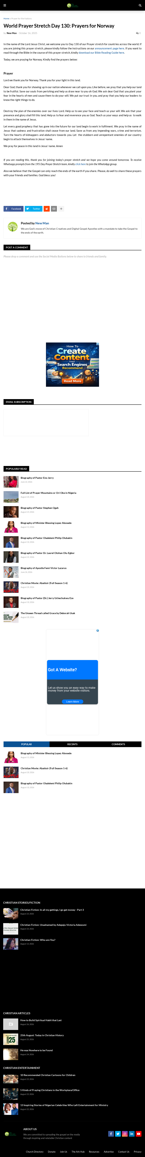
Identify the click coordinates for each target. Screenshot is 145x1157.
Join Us (63, 1151)
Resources (94, 1151)
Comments (118, 744)
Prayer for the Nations (21, 18)
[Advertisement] (68, 451)
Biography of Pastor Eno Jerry (37, 477)
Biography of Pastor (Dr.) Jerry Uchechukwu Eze (47, 598)
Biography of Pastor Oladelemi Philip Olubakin (46, 537)
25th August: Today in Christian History (42, 1035)
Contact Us (123, 1151)
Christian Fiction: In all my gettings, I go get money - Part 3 (52, 909)
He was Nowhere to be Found (36, 1050)
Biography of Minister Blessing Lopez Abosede (46, 522)
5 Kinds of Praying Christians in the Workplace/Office (49, 1090)
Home (6, 18)
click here (80, 164)
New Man (42, 223)
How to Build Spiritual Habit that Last (41, 1020)
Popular (26, 744)
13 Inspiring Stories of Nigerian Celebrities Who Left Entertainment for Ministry (64, 1105)
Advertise (109, 1151)
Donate (52, 1151)
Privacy (137, 1151)
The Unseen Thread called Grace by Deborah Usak (48, 613)
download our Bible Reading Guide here (101, 52)
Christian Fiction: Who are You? (37, 939)
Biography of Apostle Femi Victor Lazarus (43, 567)
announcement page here (109, 48)
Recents (72, 744)
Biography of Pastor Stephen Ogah (40, 507)
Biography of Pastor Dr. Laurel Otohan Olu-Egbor (48, 552)
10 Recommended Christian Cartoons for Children (47, 1075)
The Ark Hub (78, 1151)
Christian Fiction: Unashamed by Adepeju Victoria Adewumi (53, 924)
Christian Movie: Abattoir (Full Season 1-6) (44, 583)
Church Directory (35, 1151)
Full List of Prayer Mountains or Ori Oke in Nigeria (48, 492)
